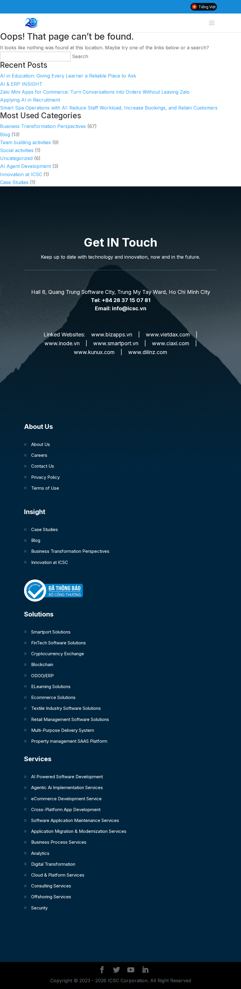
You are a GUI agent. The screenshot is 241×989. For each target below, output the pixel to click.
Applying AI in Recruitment (30, 100)
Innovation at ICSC (21, 174)
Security (39, 908)
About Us (40, 444)
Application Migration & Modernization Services (78, 831)
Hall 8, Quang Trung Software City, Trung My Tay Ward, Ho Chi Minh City (120, 292)
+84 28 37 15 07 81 (126, 300)
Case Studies (14, 182)
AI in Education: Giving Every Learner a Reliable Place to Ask (68, 76)
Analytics (40, 853)
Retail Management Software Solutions (70, 719)
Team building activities (25, 142)
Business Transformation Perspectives (43, 126)
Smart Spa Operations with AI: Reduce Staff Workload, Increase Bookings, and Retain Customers (108, 108)
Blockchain (42, 664)
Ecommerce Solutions (53, 697)
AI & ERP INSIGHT (21, 84)
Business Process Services (58, 842)
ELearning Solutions (51, 686)
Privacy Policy (45, 477)
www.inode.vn (62, 343)
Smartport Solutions (51, 632)
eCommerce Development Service (66, 798)
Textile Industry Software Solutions (66, 708)
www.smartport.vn (115, 343)
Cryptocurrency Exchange (57, 653)
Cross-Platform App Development (66, 809)
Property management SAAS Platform (69, 741)
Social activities (17, 150)
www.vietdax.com (168, 334)
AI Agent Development (25, 166)
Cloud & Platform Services (57, 875)
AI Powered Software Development (67, 776)
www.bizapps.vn (111, 334)
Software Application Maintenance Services (75, 820)
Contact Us (42, 466)
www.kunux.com (94, 352)
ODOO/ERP (42, 675)
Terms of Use (45, 488)
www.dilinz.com (147, 352)
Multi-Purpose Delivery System (62, 730)
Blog (5, 134)
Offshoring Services (51, 896)
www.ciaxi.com (170, 343)
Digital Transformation (53, 864)
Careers (39, 455)
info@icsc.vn (129, 308)
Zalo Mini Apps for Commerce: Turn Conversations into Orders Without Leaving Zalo (95, 92)
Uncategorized (16, 158)
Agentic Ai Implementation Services (67, 787)
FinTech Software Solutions (58, 643)
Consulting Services (51, 886)
